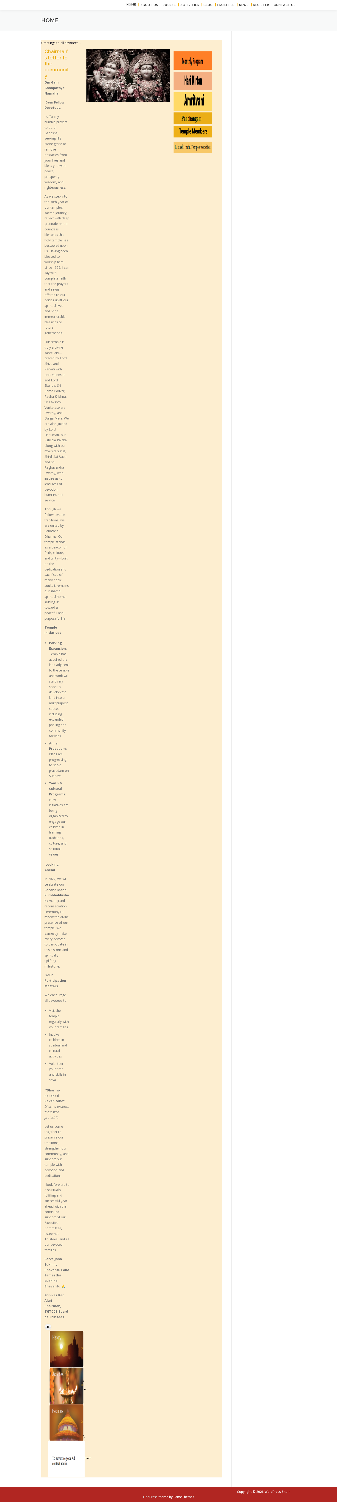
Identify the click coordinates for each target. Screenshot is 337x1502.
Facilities (226, 5)
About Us (149, 5)
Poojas (169, 5)
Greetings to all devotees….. (61, 43)
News (244, 5)
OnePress (150, 1497)
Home (131, 4)
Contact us (285, 5)
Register (261, 5)
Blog (208, 5)
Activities (189, 5)
